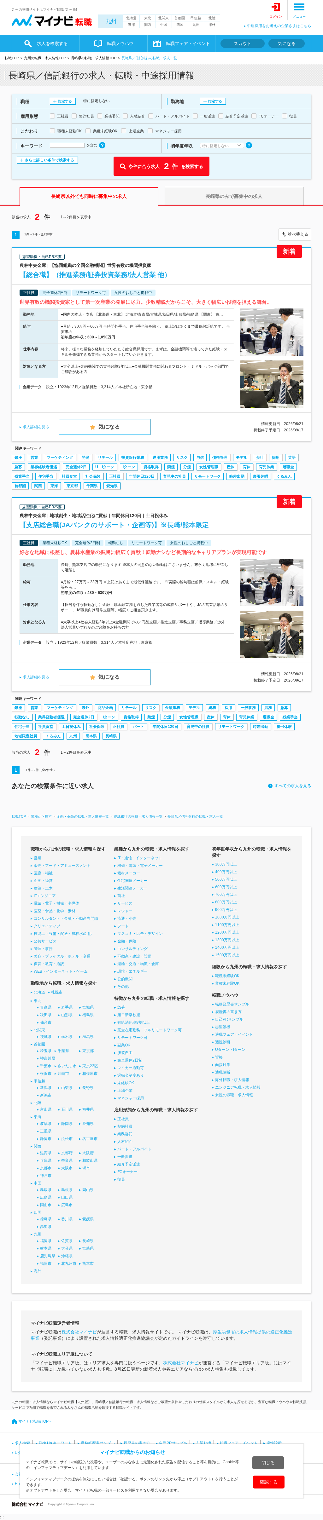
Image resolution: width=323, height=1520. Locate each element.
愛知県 (112, 486)
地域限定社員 (26, 736)
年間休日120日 (142, 476)
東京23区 (90, 1066)
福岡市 (45, 1263)
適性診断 (222, 1042)
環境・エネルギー (132, 971)
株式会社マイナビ (79, 1331)
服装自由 (124, 1053)
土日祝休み (71, 726)
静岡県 (67, 1123)
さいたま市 (67, 1066)
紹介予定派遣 (128, 1164)
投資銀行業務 (132, 457)
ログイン (275, 16)
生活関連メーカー (132, 888)
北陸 (211, 18)
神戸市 (45, 1175)
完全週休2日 (76, 467)
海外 (211, 24)
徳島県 (45, 1219)
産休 (230, 467)
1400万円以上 (227, 947)
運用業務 (160, 457)
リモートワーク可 (132, 1037)
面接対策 (222, 1064)
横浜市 (45, 1073)
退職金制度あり (130, 1075)
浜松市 (67, 1139)
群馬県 (88, 1036)
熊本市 (88, 1263)
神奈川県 (47, 1058)
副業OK (123, 1045)
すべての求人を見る (292, 785)
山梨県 (67, 1087)
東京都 (72, 486)
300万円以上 (226, 864)
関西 (147, 24)
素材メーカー (128, 873)
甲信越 (196, 18)
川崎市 (63, 1073)
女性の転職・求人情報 (234, 1095)
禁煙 (171, 467)
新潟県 (45, 1087)
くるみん (284, 476)
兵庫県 (45, 1160)
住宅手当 (45, 476)
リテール (105, 457)
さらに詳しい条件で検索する (49, 160)
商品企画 (105, 707)
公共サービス (45, 941)
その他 (123, 986)
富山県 (45, 1109)
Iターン (129, 467)
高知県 (45, 1226)
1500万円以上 (227, 955)
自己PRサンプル (229, 1019)
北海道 (131, 18)
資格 (219, 1057)
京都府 (67, 1153)
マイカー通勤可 (130, 1068)
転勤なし (22, 717)
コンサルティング (132, 949)
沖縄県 (67, 1256)
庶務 (268, 707)
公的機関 (124, 979)
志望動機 (222, 1027)
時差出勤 (236, 476)
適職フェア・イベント (234, 1034)
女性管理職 (208, 467)
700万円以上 (226, 894)
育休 (246, 467)
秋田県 (45, 1015)
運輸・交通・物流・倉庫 (138, 964)
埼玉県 (45, 1051)
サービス (124, 903)
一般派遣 (124, 1156)
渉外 (85, 707)
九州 (111, 21)
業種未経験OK (227, 983)
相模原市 (89, 1073)
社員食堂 (69, 476)
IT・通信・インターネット (139, 858)
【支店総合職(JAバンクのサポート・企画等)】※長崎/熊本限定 (114, 524)
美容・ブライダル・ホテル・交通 (62, 956)
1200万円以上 (227, 932)
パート (138, 726)
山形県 (67, 1015)
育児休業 (266, 467)
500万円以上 (226, 879)
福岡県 (45, 1241)
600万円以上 (226, 887)
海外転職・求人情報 (232, 1080)
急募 (18, 467)
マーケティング (60, 457)
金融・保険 (126, 941)
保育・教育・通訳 (49, 964)
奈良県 (67, 1160)
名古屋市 (89, 1139)
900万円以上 (226, 909)
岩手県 (67, 1007)
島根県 (67, 1190)
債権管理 (219, 457)
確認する (269, 1481)
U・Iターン (104, 467)
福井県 (88, 1109)
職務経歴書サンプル (232, 1004)
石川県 (67, 1109)
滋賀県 (45, 1153)
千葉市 (45, 1066)
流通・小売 (126, 918)
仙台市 (45, 1022)
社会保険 (93, 476)
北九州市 (68, 1263)
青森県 (45, 1007)
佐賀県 (67, 1241)
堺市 (86, 1168)
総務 (212, 707)
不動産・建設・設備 (134, 956)
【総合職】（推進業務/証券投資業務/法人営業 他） (95, 274)
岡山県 (88, 1190)
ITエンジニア (45, 896)
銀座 (18, 457)
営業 (34, 457)
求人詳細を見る (36, 427)
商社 (121, 896)
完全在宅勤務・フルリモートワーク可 (149, 1030)
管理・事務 (43, 949)
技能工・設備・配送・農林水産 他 (62, 933)
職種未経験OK (227, 976)
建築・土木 (43, 888)
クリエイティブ (47, 926)
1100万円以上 (227, 925)
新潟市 (45, 1095)
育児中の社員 (174, 476)
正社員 (114, 476)
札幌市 (56, 992)
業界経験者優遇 (44, 467)
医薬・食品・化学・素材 (54, 911)
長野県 (88, 1087)
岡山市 (45, 1205)
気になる (287, 43)
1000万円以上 (227, 917)
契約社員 (124, 1126)
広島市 (67, 1205)
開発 (85, 457)
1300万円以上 (227, 940)
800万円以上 (226, 902)
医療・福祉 (43, 873)
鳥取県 (45, 1190)
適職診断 (222, 1072)
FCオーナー (127, 1172)
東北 (147, 18)
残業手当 (22, 476)
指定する (65, 101)
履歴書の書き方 (228, 1012)
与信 (200, 457)
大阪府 (88, 1153)
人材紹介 (124, 1141)
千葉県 (92, 486)
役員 (121, 1179)
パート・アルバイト (134, 1149)
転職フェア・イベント (239, 1443)
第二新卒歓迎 (128, 1015)
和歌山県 (89, 1160)
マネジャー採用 (130, 1098)
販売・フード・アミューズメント (62, 865)
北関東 (163, 18)
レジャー (124, 911)
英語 (292, 457)
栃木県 (67, 1036)
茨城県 (45, 1036)
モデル (241, 457)
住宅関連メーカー (132, 880)
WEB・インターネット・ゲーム (61, 971)
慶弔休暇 (260, 476)
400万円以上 (226, 872)
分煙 (187, 467)
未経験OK (125, 1083)
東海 (131, 24)
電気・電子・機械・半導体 (56, 903)
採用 (275, 457)
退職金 (288, 467)
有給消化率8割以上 (133, 1022)
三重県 (45, 1131)
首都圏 (179, 18)
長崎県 (111, 736)
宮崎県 (88, 1248)
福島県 (88, 1015)
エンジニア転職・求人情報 (238, 1087)
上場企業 (124, 1090)
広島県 (45, 1197)
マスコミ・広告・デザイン (140, 933)
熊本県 (91, 736)
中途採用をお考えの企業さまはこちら (279, 26)
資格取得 (151, 467)
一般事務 (248, 707)
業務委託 (124, 1134)
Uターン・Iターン (230, 1049)
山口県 (67, 1197)
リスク (182, 457)
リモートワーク (207, 476)
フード (123, 926)
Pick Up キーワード (55, 1443)
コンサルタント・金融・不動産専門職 (66, 918)
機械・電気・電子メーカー (140, 865)
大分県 (67, 1248)
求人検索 (22, 1443)
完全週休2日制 (129, 1060)
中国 (163, 24)
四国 (179, 24)
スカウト (242, 43)
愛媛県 (88, 1219)
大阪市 (67, 1168)
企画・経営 (43, 880)
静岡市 (45, 1139)
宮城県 (88, 1007)
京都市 (45, 1168)
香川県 (67, 1219)
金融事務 (172, 707)
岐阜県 (45, 1123)
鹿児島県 (47, 1256)
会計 (259, 457)
